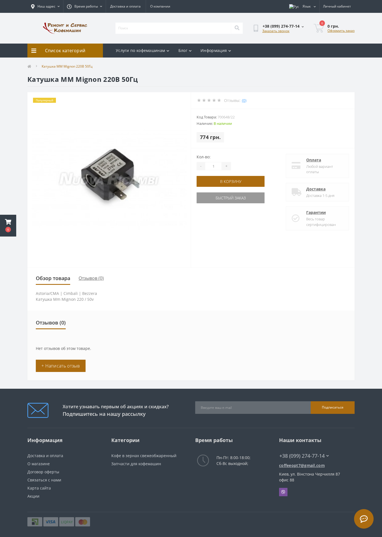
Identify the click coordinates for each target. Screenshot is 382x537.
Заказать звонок (275, 30)
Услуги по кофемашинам (140, 50)
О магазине (38, 463)
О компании (160, 6)
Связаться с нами (44, 480)
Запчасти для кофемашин (136, 463)
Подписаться (332, 407)
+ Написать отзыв (60, 366)
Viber (283, 492)
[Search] (237, 28)
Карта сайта (39, 488)
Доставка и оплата (125, 6)
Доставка (316, 189)
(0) (244, 100)
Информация (214, 50)
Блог (182, 50)
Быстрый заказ (231, 198)
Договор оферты (43, 471)
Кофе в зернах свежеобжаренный (143, 455)
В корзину (230, 181)
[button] (8, 226)
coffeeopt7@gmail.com (302, 465)
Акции (33, 496)
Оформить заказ (341, 30)
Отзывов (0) (91, 278)
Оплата (313, 160)
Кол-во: (204, 156)
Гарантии (316, 212)
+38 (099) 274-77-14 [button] (302, 456)
